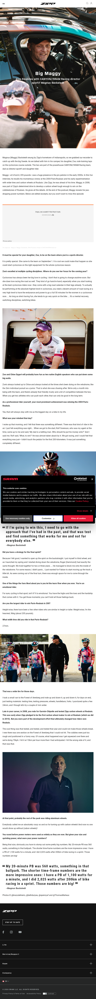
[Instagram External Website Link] (11, 933)
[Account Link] (91, 4)
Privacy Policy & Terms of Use (13, 993)
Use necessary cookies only (18, 518)
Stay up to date (12, 922)
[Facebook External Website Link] (3, 933)
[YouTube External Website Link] (20, 932)
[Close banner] (92, 479)
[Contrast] (45, 993)
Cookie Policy (82, 501)
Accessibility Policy (34, 993)
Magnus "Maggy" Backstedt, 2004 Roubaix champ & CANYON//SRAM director (33, 247)
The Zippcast (6, 247)
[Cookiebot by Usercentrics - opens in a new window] (76, 479)
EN (6, 981)
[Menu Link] (3, 4)
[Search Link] (87, 4)
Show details (82, 511)
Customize (46, 518)
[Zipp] (48, 4)
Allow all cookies (78, 518)
